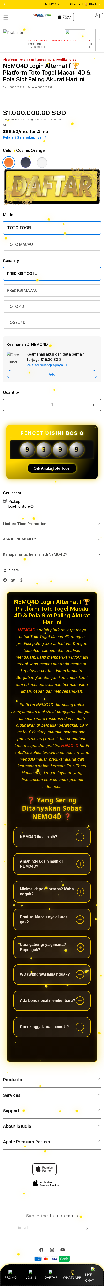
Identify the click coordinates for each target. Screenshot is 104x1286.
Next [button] (99, 4)
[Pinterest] (22, 581)
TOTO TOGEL (19, 227)
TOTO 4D (15, 306)
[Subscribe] (86, 1228)
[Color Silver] (42, 162)
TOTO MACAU (20, 244)
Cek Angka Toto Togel (52, 468)
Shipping (27, 119)
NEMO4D (27, 630)
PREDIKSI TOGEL (22, 273)
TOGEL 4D (16, 322)
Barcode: (32, 87)
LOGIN (31, 1277)
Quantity (11, 392)
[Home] (42, 15)
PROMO (11, 1277)
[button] (6, 17)
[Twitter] (14, 581)
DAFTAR (51, 1277)
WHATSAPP (72, 1277)
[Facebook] (6, 581)
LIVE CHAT (89, 1277)
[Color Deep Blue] (25, 162)
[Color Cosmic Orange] (9, 162)
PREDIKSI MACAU (22, 290)
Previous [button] (4, 4)
